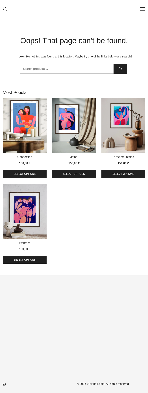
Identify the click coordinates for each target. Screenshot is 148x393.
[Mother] (74, 125)
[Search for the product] (120, 69)
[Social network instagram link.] (4, 383)
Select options (25, 173)
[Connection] (25, 125)
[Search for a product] (5, 9)
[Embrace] (25, 211)
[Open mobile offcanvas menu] (142, 9)
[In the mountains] (123, 125)
